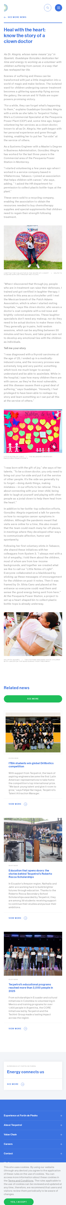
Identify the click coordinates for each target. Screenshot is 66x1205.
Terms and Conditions (20, 1180)
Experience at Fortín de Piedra (20, 1115)
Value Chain (10, 1134)
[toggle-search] (47, 7)
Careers (8, 1144)
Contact (8, 1153)
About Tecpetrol (13, 1125)
